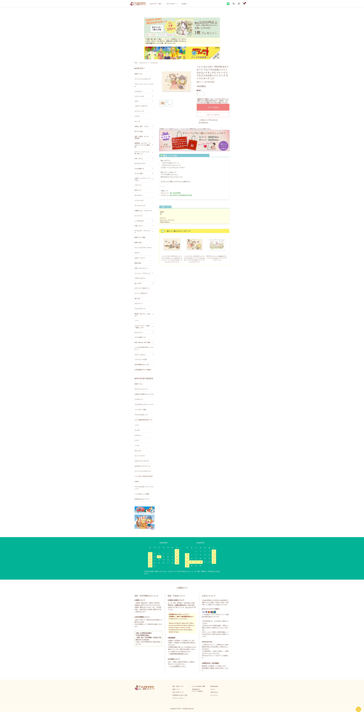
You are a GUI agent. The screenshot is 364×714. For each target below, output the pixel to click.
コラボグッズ (164, 195)
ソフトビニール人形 (141, 359)
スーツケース (139, 216)
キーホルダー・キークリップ (143, 231)
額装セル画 (138, 242)
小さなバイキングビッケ (142, 461)
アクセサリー (139, 91)
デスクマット (139, 303)
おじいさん (138, 450)
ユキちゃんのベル (140, 278)
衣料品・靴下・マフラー (142, 126)
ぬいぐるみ (138, 283)
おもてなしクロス (140, 163)
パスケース (138, 185)
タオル (137, 101)
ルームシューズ (139, 111)
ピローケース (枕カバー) (142, 288)
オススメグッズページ (141, 389)
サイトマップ (214, 695)
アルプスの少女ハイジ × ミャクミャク (144, 488)
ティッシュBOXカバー (141, 293)
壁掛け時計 (138, 263)
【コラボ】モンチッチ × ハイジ (144, 404)
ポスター (137, 252)
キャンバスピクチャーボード (143, 247)
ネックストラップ (140, 205)
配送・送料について (178, 686)
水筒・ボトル (139, 158)
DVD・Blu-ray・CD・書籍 (142, 342)
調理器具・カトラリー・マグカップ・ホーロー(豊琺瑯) (143, 145)
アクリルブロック (140, 308)
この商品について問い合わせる (208, 120)
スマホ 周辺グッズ (140, 337)
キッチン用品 (139, 173)
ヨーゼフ (137, 430)
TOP (136, 63)
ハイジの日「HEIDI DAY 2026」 (144, 476)
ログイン (212, 689)
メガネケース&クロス (141, 106)
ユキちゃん (138, 435)
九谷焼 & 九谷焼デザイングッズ (144, 394)
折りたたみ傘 (139, 131)
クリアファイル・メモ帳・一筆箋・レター (143, 326)
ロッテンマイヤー (140, 456)
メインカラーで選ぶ (141, 409)
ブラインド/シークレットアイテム (144, 85)
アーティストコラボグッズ (143, 79)
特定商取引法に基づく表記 (180, 695)
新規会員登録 (214, 686)
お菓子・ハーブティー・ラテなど (143, 179)
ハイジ (137, 425)
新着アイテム (139, 74)
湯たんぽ (137, 298)
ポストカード (143, 63)
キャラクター (171, 4)
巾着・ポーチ (139, 226)
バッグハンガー (139, 200)
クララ (137, 440)
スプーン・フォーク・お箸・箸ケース (142, 153)
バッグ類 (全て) (139, 221)
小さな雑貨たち (139, 168)
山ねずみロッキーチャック (143, 466)
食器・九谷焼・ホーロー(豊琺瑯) (142, 137)
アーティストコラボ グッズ (143, 471)
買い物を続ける (203, 122)
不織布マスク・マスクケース (143, 210)
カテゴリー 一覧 (155, 4)
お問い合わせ (214, 692)
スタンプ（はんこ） (141, 354)
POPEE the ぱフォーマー (142, 499)
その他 (183, 4)
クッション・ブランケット (143, 273)
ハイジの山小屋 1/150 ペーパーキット (144, 348)
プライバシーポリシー (179, 698)
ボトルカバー (139, 195)
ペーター (137, 445)
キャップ (137, 121)
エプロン (137, 116)
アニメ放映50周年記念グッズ (143, 420)
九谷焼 (137, 481)
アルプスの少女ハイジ (141, 414)
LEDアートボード (140, 258)
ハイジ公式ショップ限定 (142, 494)
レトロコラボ (153, 63)
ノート (137, 320)
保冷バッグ (138, 190)
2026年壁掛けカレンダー (142, 364)
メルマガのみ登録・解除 (198, 686)
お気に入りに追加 (212, 115)
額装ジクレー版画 (140, 237)
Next (190, 82)
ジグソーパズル (139, 96)
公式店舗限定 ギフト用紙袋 (143, 369)
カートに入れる (213, 107)
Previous (162, 82)
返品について (176, 689)
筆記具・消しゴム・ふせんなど (143, 315)
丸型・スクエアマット (141, 268)
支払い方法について (178, 692)
